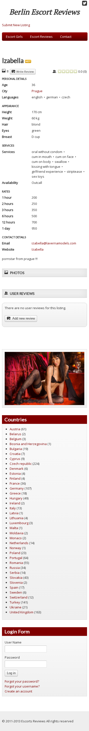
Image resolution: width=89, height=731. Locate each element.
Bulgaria (16, 449)
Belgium (16, 439)
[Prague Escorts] (44, 378)
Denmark (16, 468)
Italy (13, 508)
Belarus (15, 434)
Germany (17, 488)
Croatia (15, 454)
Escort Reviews (41, 36)
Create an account (18, 691)
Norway (15, 548)
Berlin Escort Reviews (44, 12)
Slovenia (16, 582)
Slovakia (16, 577)
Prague (37, 91)
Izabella (38, 249)
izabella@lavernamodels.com (54, 243)
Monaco (16, 538)
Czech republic (21, 463)
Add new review (23, 318)
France (15, 483)
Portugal (16, 558)
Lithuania (16, 518)
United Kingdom (21, 612)
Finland (15, 478)
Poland (15, 553)
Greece (15, 493)
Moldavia (16, 533)
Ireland (15, 503)
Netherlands (19, 543)
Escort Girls (14, 36)
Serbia (15, 572)
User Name (13, 642)
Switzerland (18, 597)
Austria (15, 429)
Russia (15, 567)
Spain (14, 587)
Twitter (84, 3)
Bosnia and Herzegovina (28, 444)
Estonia (15, 473)
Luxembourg (19, 523)
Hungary (16, 498)
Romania (16, 562)
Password (12, 657)
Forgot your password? (22, 681)
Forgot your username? (22, 686)
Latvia (14, 513)
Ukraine (16, 607)
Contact (65, 36)
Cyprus (15, 458)
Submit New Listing (16, 25)
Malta (14, 528)
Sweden (16, 592)
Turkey (15, 602)
